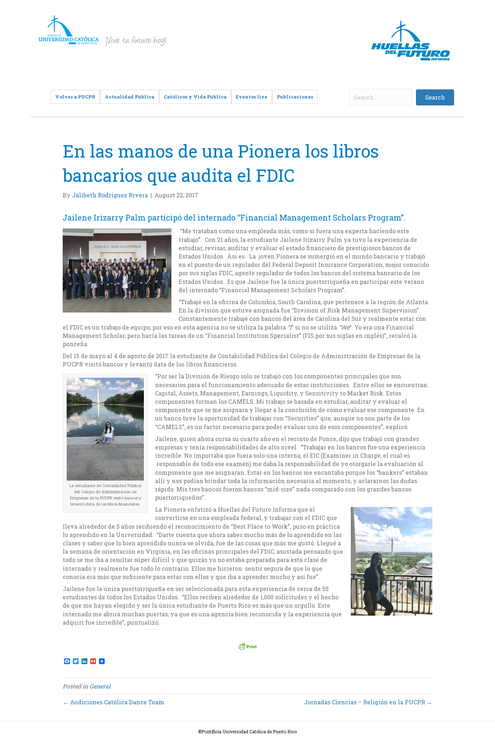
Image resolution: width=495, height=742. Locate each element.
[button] (435, 97)
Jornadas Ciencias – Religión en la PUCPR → (368, 702)
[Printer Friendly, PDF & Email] (247, 646)
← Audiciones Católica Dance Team (113, 702)
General (100, 686)
